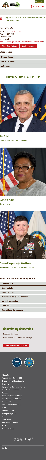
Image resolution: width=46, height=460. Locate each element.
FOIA (4, 408)
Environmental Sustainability (13, 381)
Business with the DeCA (11, 405)
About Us (5, 375)
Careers (5, 393)
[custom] (32, 440)
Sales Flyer (39, 1)
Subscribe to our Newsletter (16, 345)
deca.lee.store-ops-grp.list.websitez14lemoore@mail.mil (21, 42)
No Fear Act (6, 402)
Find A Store (38, 6)
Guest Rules (6, 305)
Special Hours (7, 283)
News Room (6, 419)
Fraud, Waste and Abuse (11, 399)
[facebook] (14, 440)
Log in (4, 448)
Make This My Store (9, 46)
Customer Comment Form (12, 396)
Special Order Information (12, 310)
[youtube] (29, 440)
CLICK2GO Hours (8, 61)
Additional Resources (10, 422)
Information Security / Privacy (13, 387)
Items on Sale (7, 288)
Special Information (10, 301)
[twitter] (21, 440)
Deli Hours (5, 66)
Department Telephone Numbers (15, 297)
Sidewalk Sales (8, 292)
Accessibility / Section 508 (12, 378)
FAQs (4, 425)
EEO (3, 417)
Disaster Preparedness (10, 390)
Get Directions (27, 46)
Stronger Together (9, 413)
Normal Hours (7, 57)
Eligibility (5, 384)
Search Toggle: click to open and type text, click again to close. (41, 12)
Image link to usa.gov (17, 364)
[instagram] (18, 440)
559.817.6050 (15, 31)
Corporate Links (8, 429)
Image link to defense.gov (29, 364)
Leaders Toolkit (8, 411)
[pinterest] (25, 440)
